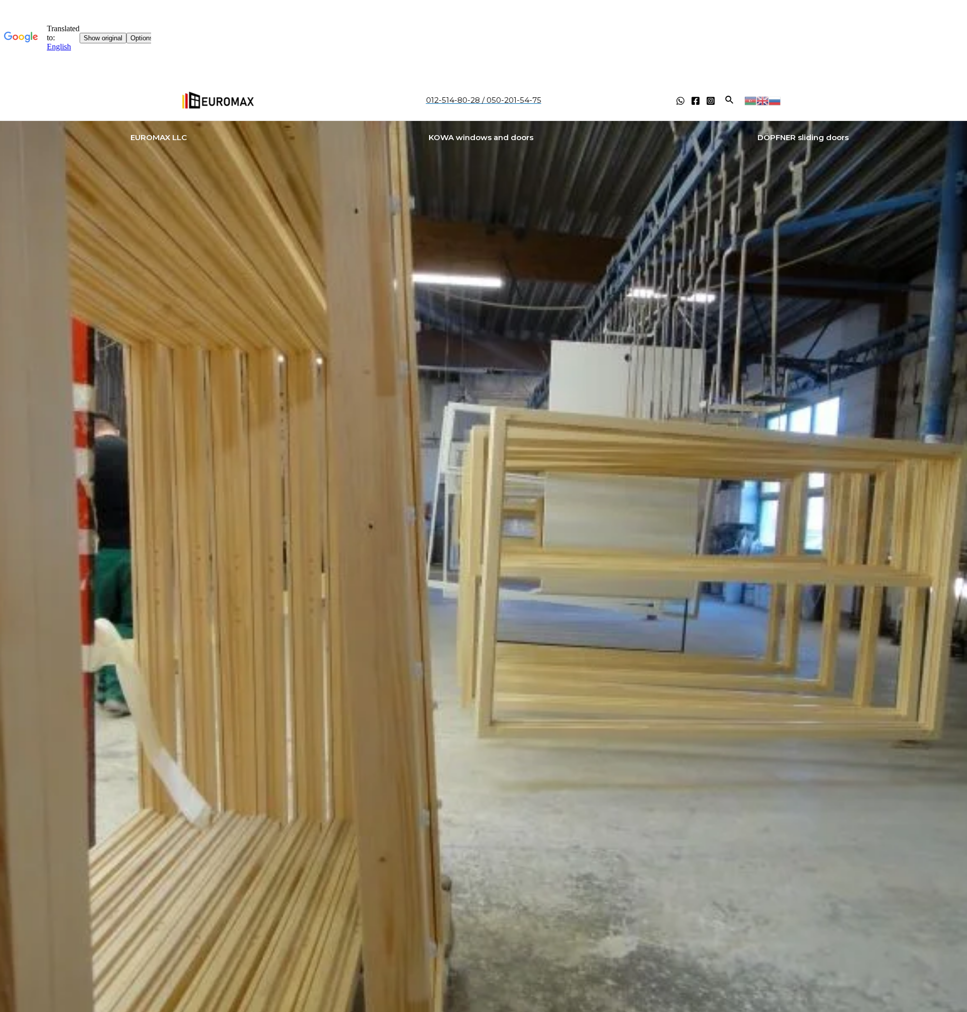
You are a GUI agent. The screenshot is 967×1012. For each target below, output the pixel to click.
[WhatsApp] (680, 100)
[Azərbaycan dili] (750, 100)
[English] (762, 100)
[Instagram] (710, 100)
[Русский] (775, 100)
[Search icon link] (729, 100)
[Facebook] (695, 100)
